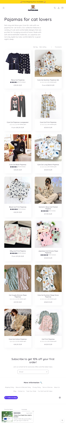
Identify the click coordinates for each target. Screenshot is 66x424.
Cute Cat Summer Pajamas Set (48, 80)
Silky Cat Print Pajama (18, 251)
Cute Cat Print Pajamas (48, 122)
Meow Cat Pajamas (18, 80)
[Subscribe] (46, 372)
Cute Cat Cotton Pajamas (18, 339)
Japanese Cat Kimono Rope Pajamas (48, 252)
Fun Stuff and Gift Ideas (45, 391)
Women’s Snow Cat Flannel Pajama (48, 208)
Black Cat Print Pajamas (17, 207)
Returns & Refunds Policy (23, 387)
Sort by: (35, 47)
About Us (57, 387)
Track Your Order (31, 391)
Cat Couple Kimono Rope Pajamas (18, 296)
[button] (4, 8)
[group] (18, 82)
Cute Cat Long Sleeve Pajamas (48, 164)
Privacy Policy (37, 387)
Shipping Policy (9, 387)
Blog (15, 391)
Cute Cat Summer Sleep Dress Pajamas (48, 296)
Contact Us (21, 391)
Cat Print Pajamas (48, 339)
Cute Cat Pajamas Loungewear (18, 122)
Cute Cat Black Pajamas (17, 164)
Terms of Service (47, 387)
